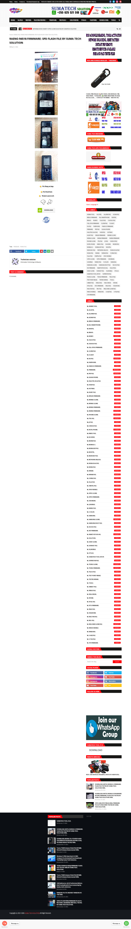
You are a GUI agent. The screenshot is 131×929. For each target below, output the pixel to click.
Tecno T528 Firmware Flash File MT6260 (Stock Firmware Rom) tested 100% (69, 876)
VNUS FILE (108, 286)
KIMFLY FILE (100, 244)
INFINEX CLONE (111, 235)
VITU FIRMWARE (99, 286)
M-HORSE (107, 244)
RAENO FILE (17, 34)
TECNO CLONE (91, 277)
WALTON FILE (90, 289)
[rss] (113, 685)
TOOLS (112, 280)
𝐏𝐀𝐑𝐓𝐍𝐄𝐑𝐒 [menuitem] (93, 20)
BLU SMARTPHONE (104, 217)
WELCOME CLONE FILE (109, 289)
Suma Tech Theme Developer (41, 917)
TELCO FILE (112, 277)
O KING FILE (113, 253)
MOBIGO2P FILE (99, 247)
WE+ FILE (99, 289)
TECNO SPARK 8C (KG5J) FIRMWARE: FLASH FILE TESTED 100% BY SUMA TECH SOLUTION (69, 867)
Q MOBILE (89, 262)
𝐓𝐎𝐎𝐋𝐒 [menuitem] (113, 20)
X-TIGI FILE (116, 292)
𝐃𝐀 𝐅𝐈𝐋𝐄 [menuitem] (20, 20)
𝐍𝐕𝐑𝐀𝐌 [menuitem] (83, 20)
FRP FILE (97, 229)
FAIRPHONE (96, 226)
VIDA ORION (107, 283)
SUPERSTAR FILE (107, 274)
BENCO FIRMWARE (92, 217)
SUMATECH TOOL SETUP (93, 274)
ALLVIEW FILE (107, 214)
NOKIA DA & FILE (114, 250)
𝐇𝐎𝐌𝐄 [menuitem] (13, 20)
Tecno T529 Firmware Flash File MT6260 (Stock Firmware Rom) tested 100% (69, 849)
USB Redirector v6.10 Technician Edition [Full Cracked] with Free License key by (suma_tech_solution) (69, 885)
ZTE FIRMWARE (91, 294)
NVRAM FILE (105, 253)
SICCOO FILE (116, 265)
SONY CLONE (90, 271)
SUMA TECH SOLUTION (32, 913)
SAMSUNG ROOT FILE (104, 265)
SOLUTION (113, 268)
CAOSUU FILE (111, 220)
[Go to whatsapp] (126, 923)
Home (11, 34)
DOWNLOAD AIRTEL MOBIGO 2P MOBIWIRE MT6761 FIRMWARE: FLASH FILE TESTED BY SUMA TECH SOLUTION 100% (108, 795)
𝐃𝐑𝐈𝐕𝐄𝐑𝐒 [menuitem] (28, 20)
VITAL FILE (89, 286)
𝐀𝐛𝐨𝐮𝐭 (15, 1)
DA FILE (89, 226)
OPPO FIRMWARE (101, 259)
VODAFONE (116, 286)
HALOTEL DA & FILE (92, 232)
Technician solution (28, 259)
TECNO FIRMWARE (102, 277)
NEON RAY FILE (91, 250)
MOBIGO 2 (90, 247)
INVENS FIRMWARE (114, 238)
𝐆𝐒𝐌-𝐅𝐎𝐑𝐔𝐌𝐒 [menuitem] (74, 20)
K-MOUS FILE (113, 241)
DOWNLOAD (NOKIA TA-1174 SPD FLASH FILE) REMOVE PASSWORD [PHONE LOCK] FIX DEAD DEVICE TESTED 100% (69, 840)
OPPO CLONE (90, 259)
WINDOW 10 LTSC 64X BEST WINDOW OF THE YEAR (69, 893)
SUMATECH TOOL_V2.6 (63, 821)
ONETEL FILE (98, 256)
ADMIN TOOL (90, 214)
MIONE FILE (116, 244)
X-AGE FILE (108, 292)
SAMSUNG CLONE (92, 265)
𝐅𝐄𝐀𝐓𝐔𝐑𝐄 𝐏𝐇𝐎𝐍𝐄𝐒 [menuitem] (39, 20)
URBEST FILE (90, 283)
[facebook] (110, 1)
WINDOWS (100, 292)
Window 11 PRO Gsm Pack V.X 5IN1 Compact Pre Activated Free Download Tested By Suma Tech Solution (69, 858)
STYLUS (116, 271)
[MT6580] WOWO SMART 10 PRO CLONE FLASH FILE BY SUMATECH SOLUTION (54, 29)
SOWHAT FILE (100, 271)
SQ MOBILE (109, 271)
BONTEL (114, 217)
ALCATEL (99, 214)
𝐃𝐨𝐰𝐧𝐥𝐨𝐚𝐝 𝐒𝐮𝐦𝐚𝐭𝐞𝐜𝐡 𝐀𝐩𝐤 (33, 1)
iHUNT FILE (90, 235)
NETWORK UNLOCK (102, 250)
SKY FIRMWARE (91, 268)
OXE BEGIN (111, 259)
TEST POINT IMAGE (92, 280)
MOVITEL (108, 247)
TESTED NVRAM (103, 280)
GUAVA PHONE (106, 229)
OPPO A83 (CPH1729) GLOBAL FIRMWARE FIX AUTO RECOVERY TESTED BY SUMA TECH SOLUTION (107, 805)
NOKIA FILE (90, 253)
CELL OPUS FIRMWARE (93, 223)
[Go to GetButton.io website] (5, 927)
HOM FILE (102, 232)
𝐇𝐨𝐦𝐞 (10, 1)
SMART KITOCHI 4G (102, 268)
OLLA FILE (89, 256)
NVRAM (97, 253)
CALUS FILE (103, 220)
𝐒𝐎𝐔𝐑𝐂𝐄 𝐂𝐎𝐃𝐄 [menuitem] (103, 20)
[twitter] (113, 1)
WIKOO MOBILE (91, 292)
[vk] (113, 681)
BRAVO (89, 220)
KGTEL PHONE (91, 244)
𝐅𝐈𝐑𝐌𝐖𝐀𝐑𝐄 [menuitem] (52, 20)
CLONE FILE (104, 223)
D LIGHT (112, 223)
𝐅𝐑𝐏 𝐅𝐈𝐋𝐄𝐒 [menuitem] (62, 20)
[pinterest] (120, 1)
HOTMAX (109, 232)
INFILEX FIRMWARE (100, 235)
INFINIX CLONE (91, 238)
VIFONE (115, 283)
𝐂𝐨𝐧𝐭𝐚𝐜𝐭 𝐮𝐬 (22, 1)
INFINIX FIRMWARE (102, 238)
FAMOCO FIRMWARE (107, 226)
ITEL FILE (100, 241)
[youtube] (113, 677)
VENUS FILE (99, 283)
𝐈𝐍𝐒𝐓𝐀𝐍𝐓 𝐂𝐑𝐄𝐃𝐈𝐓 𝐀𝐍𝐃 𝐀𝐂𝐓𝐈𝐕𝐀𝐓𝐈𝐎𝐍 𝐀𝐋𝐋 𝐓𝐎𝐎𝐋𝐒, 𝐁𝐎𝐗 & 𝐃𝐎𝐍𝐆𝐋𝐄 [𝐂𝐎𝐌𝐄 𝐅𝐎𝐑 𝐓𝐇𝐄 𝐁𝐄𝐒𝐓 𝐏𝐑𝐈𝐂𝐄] (68, 1)
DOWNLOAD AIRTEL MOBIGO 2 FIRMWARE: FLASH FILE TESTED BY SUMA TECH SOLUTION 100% (108, 786)
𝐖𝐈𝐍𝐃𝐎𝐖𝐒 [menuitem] (14, 24)
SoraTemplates (20, 917)
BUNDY (95, 220)
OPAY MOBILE (107, 256)
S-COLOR (105, 262)
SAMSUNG (113, 262)
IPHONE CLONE (91, 241)
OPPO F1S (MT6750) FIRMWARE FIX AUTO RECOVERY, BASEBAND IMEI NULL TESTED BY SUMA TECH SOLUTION (69, 902)
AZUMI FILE (116, 214)
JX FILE (106, 241)
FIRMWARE (16, 246)
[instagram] (117, 1)
